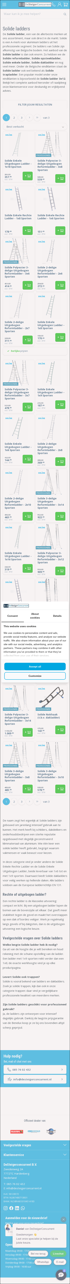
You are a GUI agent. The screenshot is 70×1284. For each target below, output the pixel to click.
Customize (35, 675)
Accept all (35, 666)
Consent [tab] (12, 615)
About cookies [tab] (35, 615)
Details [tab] (57, 615)
